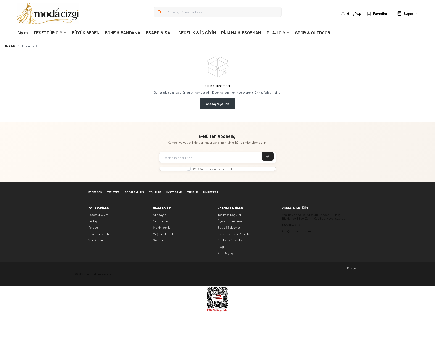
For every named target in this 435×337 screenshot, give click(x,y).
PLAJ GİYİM (278, 32)
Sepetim (159, 240)
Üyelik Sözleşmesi (230, 221)
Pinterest (210, 192)
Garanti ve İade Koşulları (234, 234)
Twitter (113, 192)
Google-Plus (134, 192)
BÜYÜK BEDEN (86, 32)
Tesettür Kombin (99, 234)
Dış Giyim (94, 221)
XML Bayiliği (225, 253)
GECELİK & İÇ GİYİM (197, 32)
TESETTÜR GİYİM (49, 32)
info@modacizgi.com (296, 231)
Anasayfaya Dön (217, 104)
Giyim (22, 32)
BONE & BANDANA (122, 32)
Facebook (95, 192)
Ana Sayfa (10, 45)
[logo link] (48, 13)
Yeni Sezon (95, 240)
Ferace (93, 227)
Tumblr (192, 192)
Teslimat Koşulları (230, 215)
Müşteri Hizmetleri (165, 234)
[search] (159, 12)
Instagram (174, 192)
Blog (221, 247)
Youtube (155, 192)
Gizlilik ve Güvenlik (230, 240)
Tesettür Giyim (98, 215)
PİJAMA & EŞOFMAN (241, 32)
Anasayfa (159, 215)
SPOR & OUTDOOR (312, 32)
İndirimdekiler (162, 227)
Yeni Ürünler (161, 221)
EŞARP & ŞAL (159, 32)
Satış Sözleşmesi (229, 227)
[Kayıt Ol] (268, 156)
